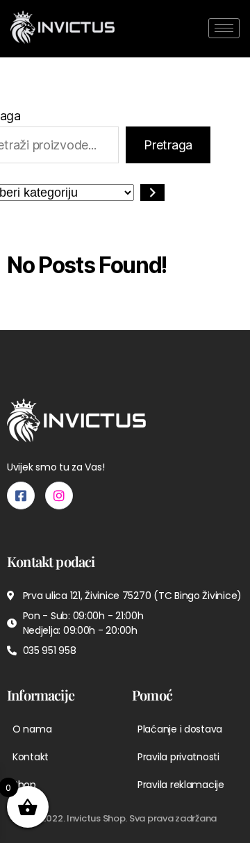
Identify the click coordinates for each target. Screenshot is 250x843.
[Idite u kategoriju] (152, 192)
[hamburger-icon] (224, 28)
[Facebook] (21, 495)
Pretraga (168, 145)
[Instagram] (59, 495)
